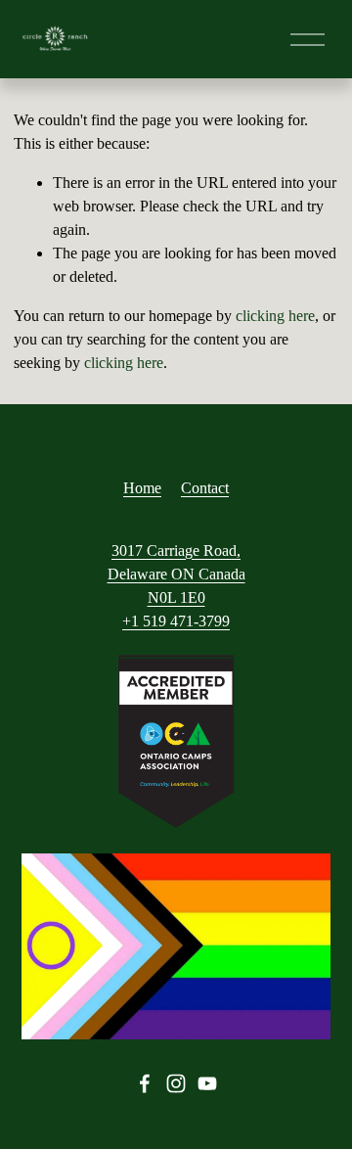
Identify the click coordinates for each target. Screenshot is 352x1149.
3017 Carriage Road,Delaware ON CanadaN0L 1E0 (176, 574)
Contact (205, 488)
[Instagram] (176, 1083)
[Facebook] (144, 1083)
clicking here (275, 315)
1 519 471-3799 (180, 621)
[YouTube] (207, 1083)
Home (142, 488)
